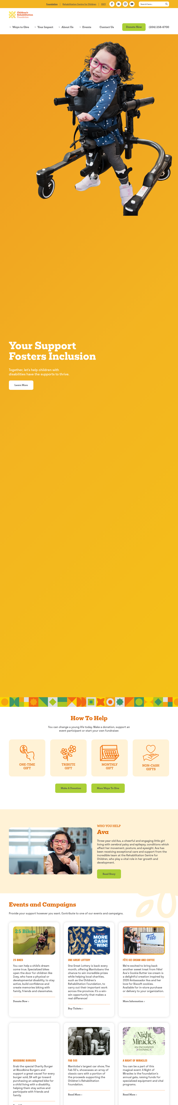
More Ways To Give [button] (108, 788)
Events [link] (86, 27)
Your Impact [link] (45, 27)
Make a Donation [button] (71, 788)
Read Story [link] (109, 873)
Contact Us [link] (107, 27)
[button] (112, 4)
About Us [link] (67, 27)
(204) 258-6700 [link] (159, 27)
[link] (52, 4)
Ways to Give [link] (20, 27)
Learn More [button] (21, 385)
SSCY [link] (103, 4)
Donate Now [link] (134, 27)
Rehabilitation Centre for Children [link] (79, 4)
